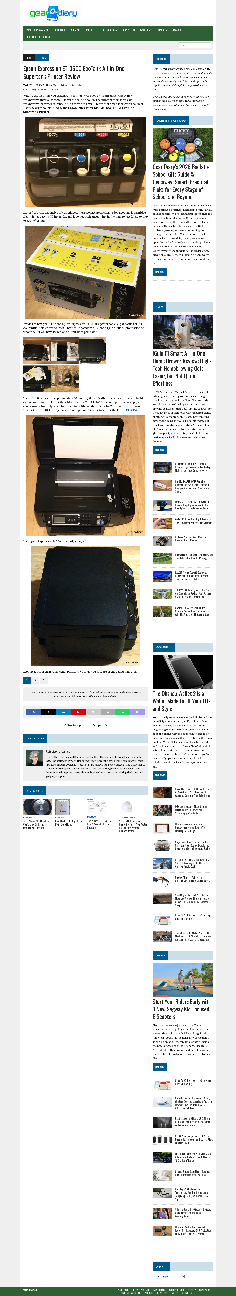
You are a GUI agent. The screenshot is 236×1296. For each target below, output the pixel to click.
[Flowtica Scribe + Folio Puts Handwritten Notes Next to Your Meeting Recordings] (162, 831)
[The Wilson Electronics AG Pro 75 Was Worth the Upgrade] (97, 812)
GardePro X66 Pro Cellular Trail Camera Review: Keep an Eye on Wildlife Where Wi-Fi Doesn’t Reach (193, 611)
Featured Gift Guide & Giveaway (171, 120)
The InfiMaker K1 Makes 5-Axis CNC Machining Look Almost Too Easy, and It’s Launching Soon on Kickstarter (193, 936)
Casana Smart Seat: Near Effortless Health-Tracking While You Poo (192, 1173)
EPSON (40, 85)
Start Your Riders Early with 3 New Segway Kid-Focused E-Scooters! (182, 1009)
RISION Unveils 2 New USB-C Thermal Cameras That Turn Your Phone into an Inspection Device (193, 1122)
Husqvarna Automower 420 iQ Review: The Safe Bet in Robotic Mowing (194, 556)
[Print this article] (108, 712)
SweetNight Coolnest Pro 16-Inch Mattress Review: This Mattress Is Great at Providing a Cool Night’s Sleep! (192, 900)
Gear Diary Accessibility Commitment (137, 1293)
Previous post (76, 725)
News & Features (128, 817)
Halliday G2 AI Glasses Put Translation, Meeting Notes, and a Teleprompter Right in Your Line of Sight (192, 1194)
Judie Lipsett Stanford (47, 89)
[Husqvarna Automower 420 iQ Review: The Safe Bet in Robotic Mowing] (162, 562)
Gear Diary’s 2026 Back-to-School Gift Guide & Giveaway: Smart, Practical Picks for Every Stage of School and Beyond (181, 181)
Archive (175, 1293)
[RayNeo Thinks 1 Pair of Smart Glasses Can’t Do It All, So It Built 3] (162, 884)
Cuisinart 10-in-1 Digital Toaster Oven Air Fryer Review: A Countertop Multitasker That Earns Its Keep (192, 467)
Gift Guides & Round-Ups (39, 37)
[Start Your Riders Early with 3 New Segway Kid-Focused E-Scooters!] (183, 994)
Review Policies (158, 1289)
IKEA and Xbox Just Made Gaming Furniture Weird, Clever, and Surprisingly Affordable (191, 810)
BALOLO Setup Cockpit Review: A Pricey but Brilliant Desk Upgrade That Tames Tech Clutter (191, 575)
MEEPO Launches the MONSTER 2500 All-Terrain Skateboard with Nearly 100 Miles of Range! (193, 1157)
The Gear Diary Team (140, 1289)
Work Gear (77, 85)
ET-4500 (131, 410)
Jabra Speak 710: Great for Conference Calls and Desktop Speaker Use (36, 824)
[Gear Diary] (53, 13)
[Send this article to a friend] (93, 712)
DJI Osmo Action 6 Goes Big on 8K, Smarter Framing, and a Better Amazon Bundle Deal (192, 863)
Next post (98, 725)
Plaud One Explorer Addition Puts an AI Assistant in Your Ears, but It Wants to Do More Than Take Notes (192, 792)
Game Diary (146, 30)
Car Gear (75, 30)
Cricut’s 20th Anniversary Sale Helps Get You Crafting (193, 917)
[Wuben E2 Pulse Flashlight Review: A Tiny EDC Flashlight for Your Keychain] (162, 526)
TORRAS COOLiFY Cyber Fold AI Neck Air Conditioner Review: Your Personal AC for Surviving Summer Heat (193, 593)
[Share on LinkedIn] (63, 712)
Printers (65, 85)
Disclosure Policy (176, 1289)
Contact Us (187, 1293)
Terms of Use (162, 1293)
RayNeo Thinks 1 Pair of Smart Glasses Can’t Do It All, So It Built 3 (192, 879)
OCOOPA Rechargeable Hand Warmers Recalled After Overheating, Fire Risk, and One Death (194, 1139)
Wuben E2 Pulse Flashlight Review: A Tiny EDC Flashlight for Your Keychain (193, 521)
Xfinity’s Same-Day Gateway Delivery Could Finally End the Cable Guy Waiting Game (193, 1213)
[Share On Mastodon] (137, 712)
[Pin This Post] (78, 712)
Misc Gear (162, 30)
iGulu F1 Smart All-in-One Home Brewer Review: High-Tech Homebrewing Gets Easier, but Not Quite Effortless (182, 368)
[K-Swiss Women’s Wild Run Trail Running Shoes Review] (162, 544)
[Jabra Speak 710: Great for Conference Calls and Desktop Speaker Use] (37, 812)
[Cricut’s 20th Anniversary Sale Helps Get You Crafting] (162, 922)
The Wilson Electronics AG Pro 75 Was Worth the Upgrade (100, 824)
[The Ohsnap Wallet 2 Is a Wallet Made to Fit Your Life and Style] (183, 686)
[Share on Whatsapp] (122, 712)
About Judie (123, 1289)
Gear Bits (160, 955)
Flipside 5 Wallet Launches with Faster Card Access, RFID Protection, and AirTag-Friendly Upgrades (193, 1230)
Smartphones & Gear (37, 30)
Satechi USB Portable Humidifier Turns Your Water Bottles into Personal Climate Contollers (133, 826)
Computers (129, 30)
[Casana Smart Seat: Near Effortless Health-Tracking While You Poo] (162, 1178)
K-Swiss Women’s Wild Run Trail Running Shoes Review (191, 538)
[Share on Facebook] (33, 712)
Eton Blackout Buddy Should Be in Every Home (69, 822)
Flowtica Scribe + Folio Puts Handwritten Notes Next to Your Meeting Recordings (191, 827)
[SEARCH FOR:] (195, 45)
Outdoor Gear (110, 30)
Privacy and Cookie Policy (199, 1289)
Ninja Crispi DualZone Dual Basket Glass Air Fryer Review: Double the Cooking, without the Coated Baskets (193, 845)
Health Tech (91, 30)
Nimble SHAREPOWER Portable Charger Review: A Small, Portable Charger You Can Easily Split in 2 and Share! (193, 486)
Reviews (27, 817)
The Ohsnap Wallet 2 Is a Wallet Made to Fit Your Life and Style (182, 701)
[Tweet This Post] (48, 712)
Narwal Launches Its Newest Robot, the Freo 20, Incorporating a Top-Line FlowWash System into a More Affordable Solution (193, 1103)
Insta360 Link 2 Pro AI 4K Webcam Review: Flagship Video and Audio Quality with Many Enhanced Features (193, 505)
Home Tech (59, 30)
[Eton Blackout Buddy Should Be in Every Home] (62, 812)
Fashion (177, 30)
